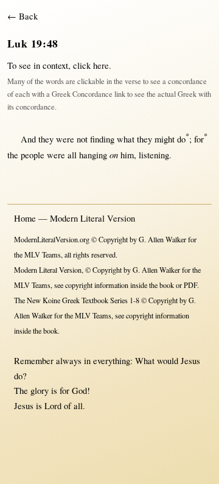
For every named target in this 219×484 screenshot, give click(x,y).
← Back (22, 16)
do (183, 139)
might (165, 139)
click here (91, 65)
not (82, 139)
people (32, 155)
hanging (93, 155)
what (125, 139)
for (200, 139)
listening (154, 155)
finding (102, 139)
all (72, 155)
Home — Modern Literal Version (74, 218)
